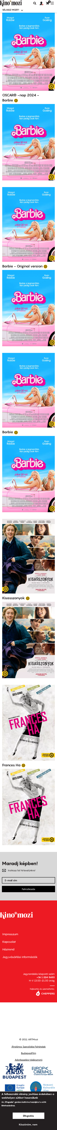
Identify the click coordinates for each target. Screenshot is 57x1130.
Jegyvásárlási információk (20, 957)
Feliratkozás (28, 889)
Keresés (34, 3)
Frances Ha (11, 765)
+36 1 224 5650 (46, 977)
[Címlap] (16, 3)
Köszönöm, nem (28, 1124)
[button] (43, 3)
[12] (16, 100)
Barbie (7, 432)
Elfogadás (28, 1115)
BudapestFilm (28, 1053)
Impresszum (10, 934)
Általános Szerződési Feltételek (28, 1046)
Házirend (8, 949)
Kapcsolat (9, 941)
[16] (23, 765)
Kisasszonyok (13, 598)
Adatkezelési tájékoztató (28, 1059)
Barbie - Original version (22, 266)
